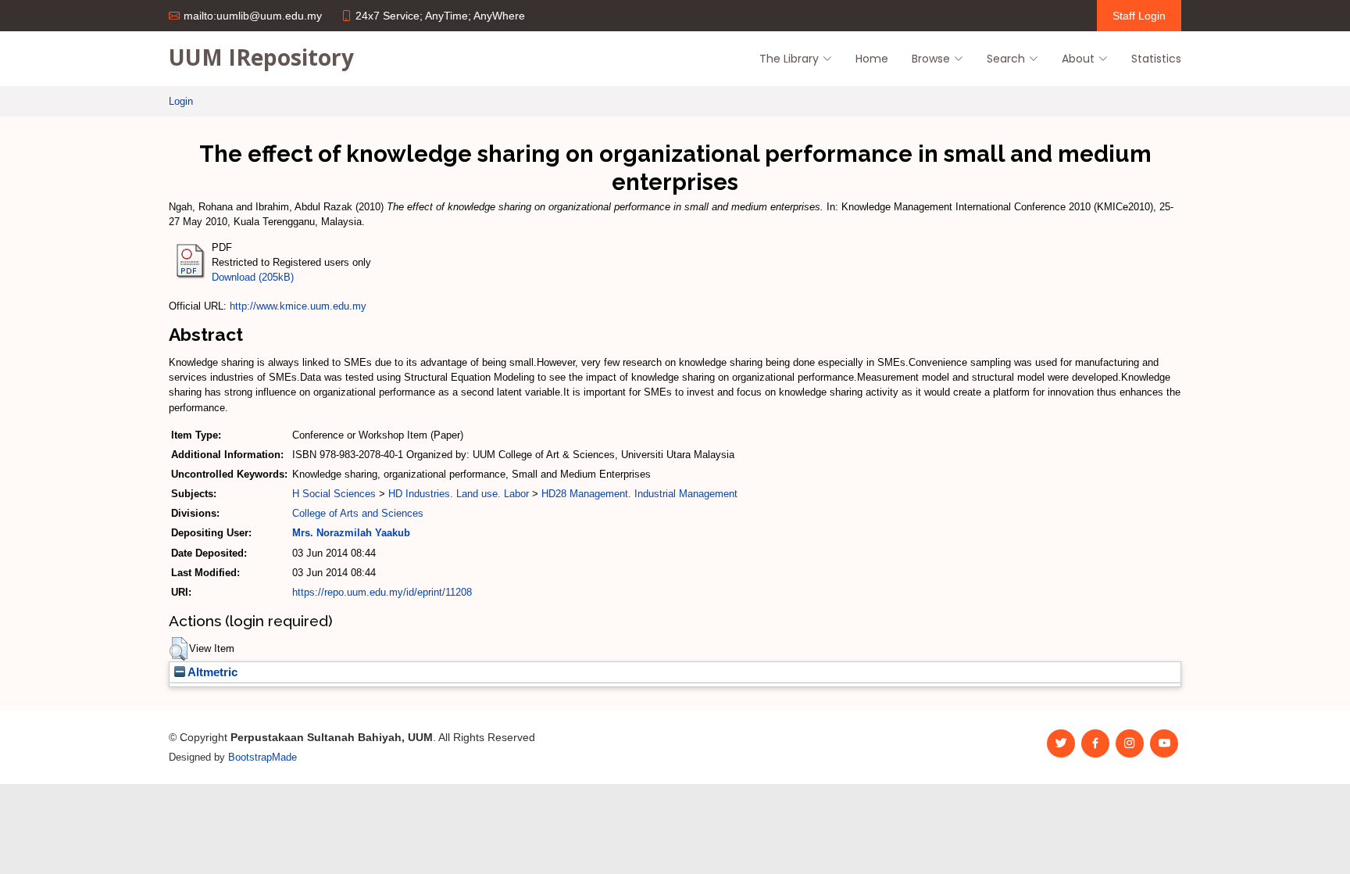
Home (871, 58)
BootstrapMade (262, 757)
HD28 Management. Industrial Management (639, 494)
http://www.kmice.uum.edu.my (298, 306)
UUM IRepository (261, 57)
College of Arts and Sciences (357, 513)
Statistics (1156, 58)
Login (181, 101)
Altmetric (211, 672)
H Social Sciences (334, 494)
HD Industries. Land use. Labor (458, 494)
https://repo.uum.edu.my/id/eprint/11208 (382, 592)
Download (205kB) (253, 277)
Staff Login (1139, 15)
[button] (179, 649)
